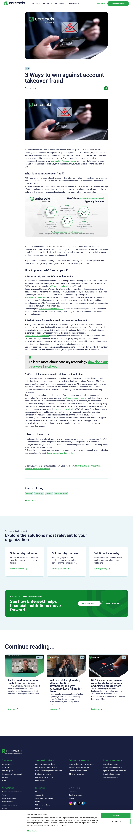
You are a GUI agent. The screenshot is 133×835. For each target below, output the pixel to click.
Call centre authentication (78, 771)
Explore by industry (100, 569)
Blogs (37, 792)
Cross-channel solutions (76, 398)
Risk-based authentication (64, 409)
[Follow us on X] (79, 803)
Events (37, 802)
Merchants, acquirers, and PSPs (46, 767)
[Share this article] (106, 88)
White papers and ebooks (44, 798)
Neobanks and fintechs (43, 774)
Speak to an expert (118, 3)
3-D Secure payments (76, 774)
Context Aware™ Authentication (12, 774)
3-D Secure (5, 767)
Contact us (101, 3)
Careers (4, 808)
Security (49, 493)
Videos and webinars (42, 805)
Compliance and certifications (12, 792)
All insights (32, 500)
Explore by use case (59, 569)
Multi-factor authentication (36, 297)
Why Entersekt (59, 3)
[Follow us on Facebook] (74, 803)
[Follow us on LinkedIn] (83, 803)
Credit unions (40, 781)
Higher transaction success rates (114, 771)
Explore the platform (89, 603)
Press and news (7, 802)
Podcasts (38, 808)
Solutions (46, 3)
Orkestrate (5, 777)
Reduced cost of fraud (110, 764)
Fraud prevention (61, 493)
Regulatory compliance (111, 777)
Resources (73, 3)
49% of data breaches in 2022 (51, 309)
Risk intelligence (7, 771)
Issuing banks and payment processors (48, 771)
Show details (32, 831)
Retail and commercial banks (45, 764)
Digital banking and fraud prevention (81, 764)
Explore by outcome (17, 569)
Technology (39, 493)
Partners (4, 795)
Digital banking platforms (44, 777)
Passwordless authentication (37, 336)
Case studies (39, 795)
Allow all (116, 815)
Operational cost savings (111, 774)
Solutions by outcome (112, 760)
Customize (114, 821)
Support (71, 798)
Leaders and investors (9, 805)
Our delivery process (9, 798)
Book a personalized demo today (60, 453)
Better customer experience (112, 767)
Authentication (7, 764)
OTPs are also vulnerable (59, 286)
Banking (29, 493)
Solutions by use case (79, 760)
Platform (35, 3)
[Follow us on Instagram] (70, 803)
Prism (4, 781)
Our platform (7, 760)
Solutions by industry (44, 760)
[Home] (14, 3)
